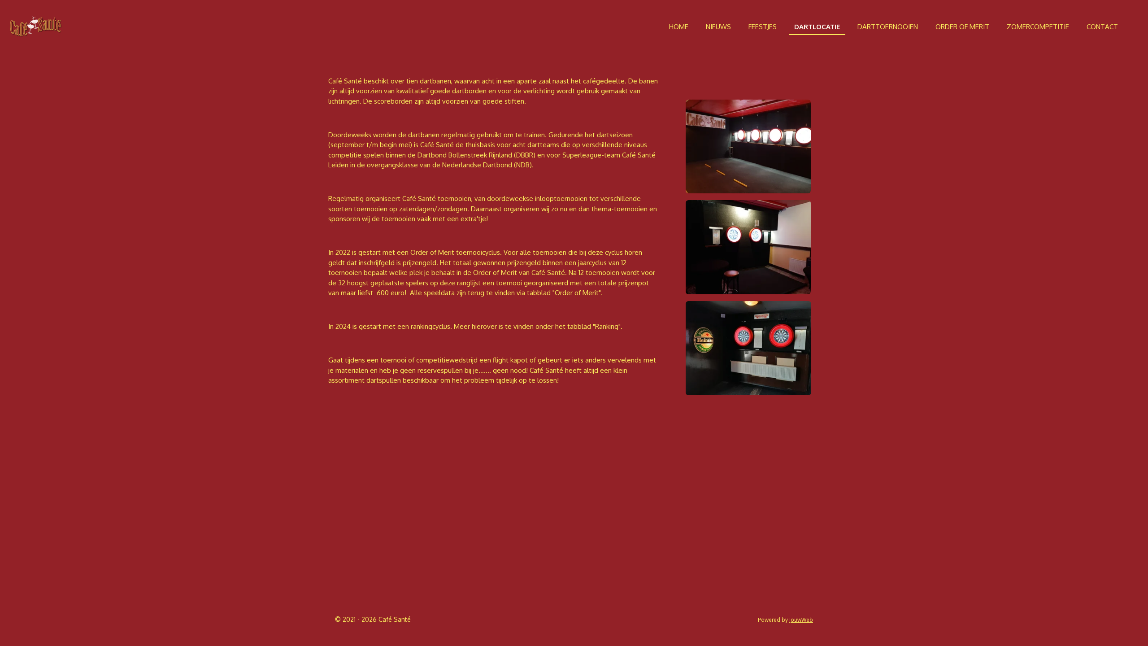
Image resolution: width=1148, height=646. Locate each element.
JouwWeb (801, 619)
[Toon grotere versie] (748, 146)
